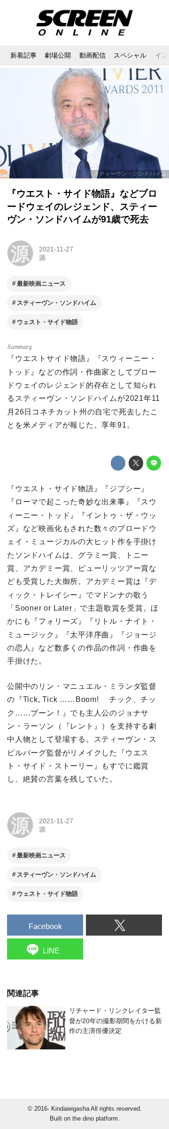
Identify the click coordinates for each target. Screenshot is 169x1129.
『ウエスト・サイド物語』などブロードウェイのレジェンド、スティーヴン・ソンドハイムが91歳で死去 (82, 206)
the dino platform (95, 1118)
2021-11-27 (56, 249)
